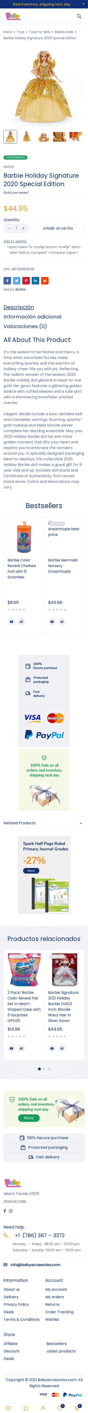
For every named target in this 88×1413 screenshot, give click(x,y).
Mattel (9, 166)
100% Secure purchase (47, 1137)
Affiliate (11, 1343)
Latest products (61, 1351)
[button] (11, 622)
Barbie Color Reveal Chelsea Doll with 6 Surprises (22, 568)
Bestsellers (56, 1343)
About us (12, 1289)
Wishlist (52, 1319)
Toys (20, 32)
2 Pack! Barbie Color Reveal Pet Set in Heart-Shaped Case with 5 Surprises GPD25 (24, 1006)
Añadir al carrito (58, 228)
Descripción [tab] (19, 307)
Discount (12, 1351)
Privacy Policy (16, 1304)
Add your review (16, 193)
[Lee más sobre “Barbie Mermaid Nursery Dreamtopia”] (52, 622)
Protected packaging (48, 1147)
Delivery (11, 1297)
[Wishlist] (15, 241)
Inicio (8, 32)
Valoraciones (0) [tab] (25, 326)
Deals (9, 1312)
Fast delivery (48, 1157)
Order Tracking (59, 1312)
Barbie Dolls (64, 32)
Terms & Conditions (22, 1319)
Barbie (20, 289)
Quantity (11, 220)
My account (56, 1289)
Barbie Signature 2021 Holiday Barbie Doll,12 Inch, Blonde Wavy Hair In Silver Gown (63, 1006)
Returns (52, 1304)
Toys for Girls (39, 32)
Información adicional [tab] (32, 317)
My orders (54, 1297)
